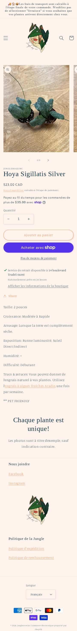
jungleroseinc (23, 625)
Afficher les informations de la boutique (38, 286)
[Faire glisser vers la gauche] (29, 160)
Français (36, 594)
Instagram (17, 483)
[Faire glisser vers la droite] (48, 160)
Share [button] (13, 296)
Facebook (16, 474)
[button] (5, 38)
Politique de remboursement (31, 558)
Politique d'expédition (26, 548)
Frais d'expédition (13, 190)
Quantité (9, 210)
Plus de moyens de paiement (39, 258)
